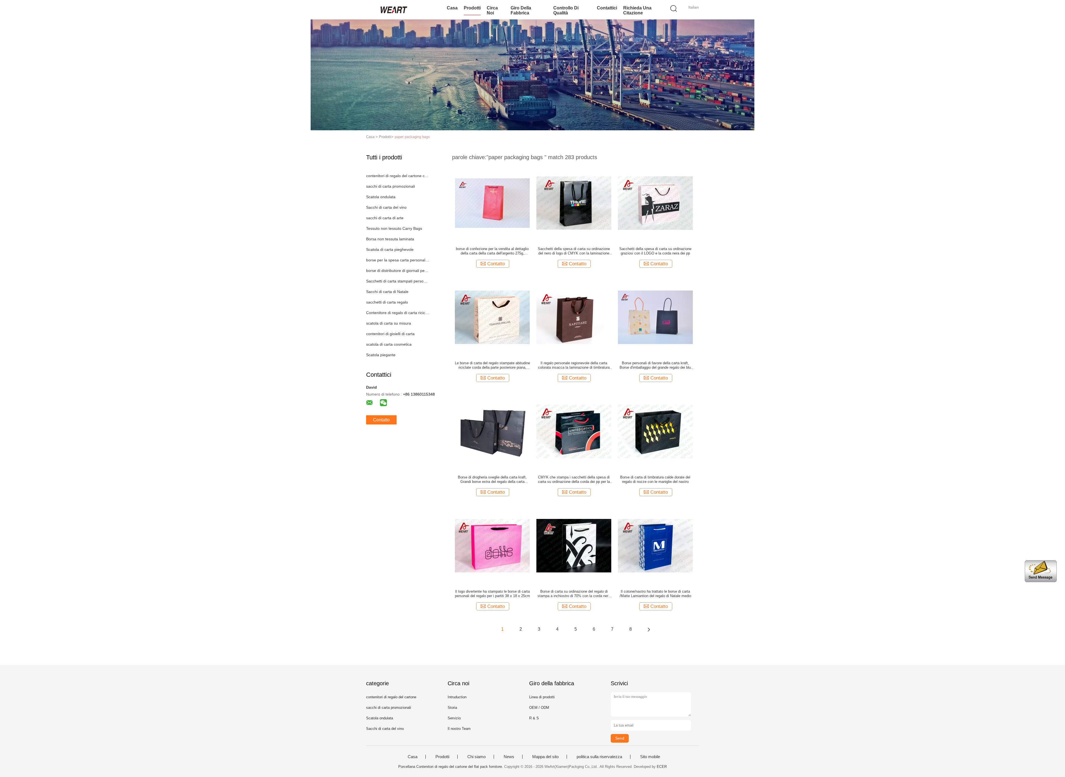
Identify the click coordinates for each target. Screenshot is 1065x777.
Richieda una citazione (637, 10)
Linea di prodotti (542, 697)
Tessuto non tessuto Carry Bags (394, 228)
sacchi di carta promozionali (390, 186)
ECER (662, 767)
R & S (534, 718)
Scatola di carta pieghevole (390, 249)
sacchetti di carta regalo (387, 302)
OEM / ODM (539, 707)
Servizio (454, 718)
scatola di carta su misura (388, 323)
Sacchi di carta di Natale (387, 291)
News (509, 757)
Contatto (381, 419)
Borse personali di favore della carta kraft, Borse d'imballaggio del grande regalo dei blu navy (655, 365)
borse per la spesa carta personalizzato (397, 260)
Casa (452, 8)
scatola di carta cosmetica (389, 344)
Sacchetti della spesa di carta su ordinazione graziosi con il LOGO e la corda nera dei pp (655, 251)
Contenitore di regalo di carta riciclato (397, 312)
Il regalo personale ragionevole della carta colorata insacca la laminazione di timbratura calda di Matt (574, 365)
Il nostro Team (459, 729)
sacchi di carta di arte (385, 218)
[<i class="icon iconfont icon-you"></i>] (648, 629)
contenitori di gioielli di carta (390, 334)
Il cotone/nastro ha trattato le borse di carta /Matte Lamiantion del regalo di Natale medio (655, 593)
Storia (452, 707)
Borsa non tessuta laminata (390, 239)
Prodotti (472, 8)
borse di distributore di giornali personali (397, 270)
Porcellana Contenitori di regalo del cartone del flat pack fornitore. (451, 767)
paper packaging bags (412, 137)
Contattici (607, 8)
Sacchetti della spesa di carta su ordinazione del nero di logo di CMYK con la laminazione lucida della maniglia (574, 251)
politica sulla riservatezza (599, 757)
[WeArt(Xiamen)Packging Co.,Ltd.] (393, 9)
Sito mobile (650, 757)
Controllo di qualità (566, 10)
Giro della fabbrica (521, 10)
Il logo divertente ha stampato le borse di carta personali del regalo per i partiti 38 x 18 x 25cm (492, 593)
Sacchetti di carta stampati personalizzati (397, 281)
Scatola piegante (380, 355)
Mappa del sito (545, 757)
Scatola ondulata (380, 197)
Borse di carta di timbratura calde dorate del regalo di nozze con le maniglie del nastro (655, 479)
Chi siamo (476, 757)
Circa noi (492, 10)
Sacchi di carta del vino (386, 207)
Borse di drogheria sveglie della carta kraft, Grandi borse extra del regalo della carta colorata (492, 479)
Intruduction (457, 697)
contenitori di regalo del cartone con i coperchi (397, 176)
